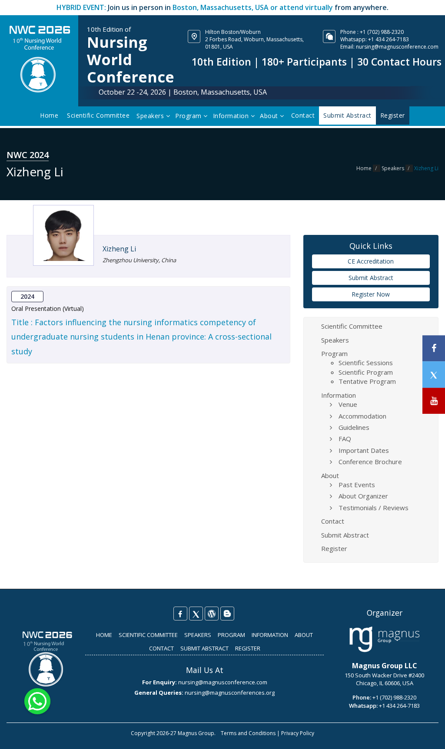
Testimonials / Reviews (373, 507)
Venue (348, 404)
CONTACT (161, 648)
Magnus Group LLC (384, 665)
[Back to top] (425, 733)
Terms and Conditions (248, 733)
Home (49, 115)
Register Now (371, 294)
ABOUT (304, 635)
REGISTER (247, 648)
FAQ (345, 438)
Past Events (357, 484)
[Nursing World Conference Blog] (212, 613)
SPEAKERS (197, 635)
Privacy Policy (297, 733)
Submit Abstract (371, 278)
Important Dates (364, 450)
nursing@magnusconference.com (397, 46)
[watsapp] (37, 700)
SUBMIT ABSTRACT (204, 648)
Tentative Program (367, 381)
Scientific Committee (98, 115)
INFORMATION (270, 635)
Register (334, 548)
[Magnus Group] (384, 639)
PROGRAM (231, 635)
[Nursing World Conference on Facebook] (180, 613)
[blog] (227, 613)
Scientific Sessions (366, 362)
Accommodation (362, 416)
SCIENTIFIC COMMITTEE (148, 635)
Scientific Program (366, 372)
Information (232, 116)
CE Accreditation (371, 261)
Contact (303, 115)
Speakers (151, 116)
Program (189, 116)
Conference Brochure (370, 461)
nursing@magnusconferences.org (230, 692)
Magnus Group (196, 733)
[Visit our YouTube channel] (433, 401)
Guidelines (354, 427)
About (270, 116)
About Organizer (363, 496)
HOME (104, 635)
